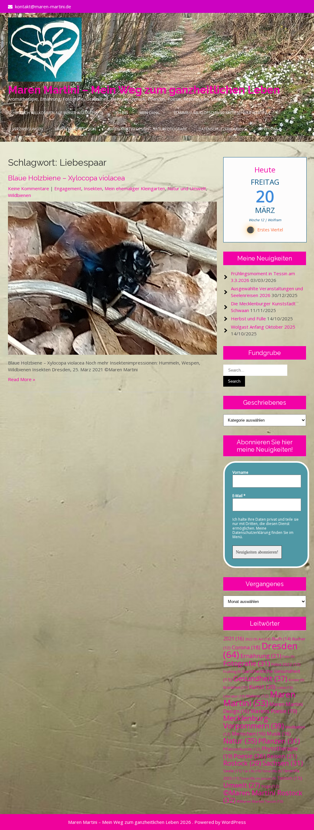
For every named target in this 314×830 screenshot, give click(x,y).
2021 (233, 638)
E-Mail (239, 496)
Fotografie (246, 663)
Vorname (240, 472)
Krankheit (235, 687)
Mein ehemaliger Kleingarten (135, 188)
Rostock (242, 763)
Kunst (262, 686)
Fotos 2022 (286, 664)
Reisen (282, 756)
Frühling (232, 672)
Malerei (257, 696)
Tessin (289, 778)
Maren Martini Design (75, 129)
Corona (246, 647)
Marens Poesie (274, 711)
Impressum (267, 129)
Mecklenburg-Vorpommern (253, 722)
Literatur (234, 696)
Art (264, 639)
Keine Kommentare (28, 188)
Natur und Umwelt (186, 188)
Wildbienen (19, 195)
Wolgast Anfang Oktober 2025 (263, 327)
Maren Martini (259, 698)
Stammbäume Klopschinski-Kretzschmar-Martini (220, 112)
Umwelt (241, 785)
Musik (279, 733)
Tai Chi (252, 771)
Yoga (270, 786)
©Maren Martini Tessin (260, 801)
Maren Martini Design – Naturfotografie (147, 129)
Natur (240, 741)
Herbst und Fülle (248, 318)
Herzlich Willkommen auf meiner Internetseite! (58, 112)
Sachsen (282, 763)
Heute (265, 169)
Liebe (285, 687)
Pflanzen (279, 741)
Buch (281, 638)
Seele (232, 771)
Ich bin (121, 112)
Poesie (250, 755)
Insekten (93, 188)
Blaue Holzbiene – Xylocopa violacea (66, 178)
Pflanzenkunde (241, 749)
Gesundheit (260, 678)
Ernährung (260, 655)
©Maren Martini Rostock (262, 796)
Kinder (296, 680)
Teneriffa (271, 771)
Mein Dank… (151, 112)
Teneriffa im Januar (258, 778)
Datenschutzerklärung (222, 129)
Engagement (67, 188)
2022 (251, 639)
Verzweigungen (28, 129)
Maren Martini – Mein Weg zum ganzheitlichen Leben (144, 89)
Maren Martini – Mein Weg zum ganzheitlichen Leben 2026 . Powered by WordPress (157, 822)
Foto (288, 656)
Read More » (21, 379)
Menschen (249, 733)
